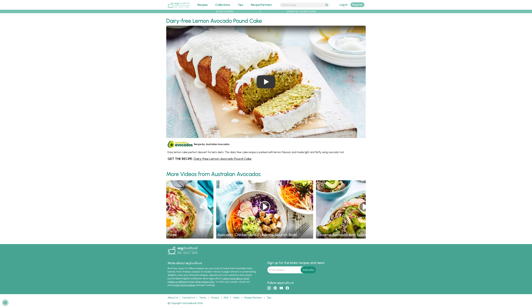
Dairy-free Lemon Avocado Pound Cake (222, 159)
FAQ (226, 297)
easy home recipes (184, 285)
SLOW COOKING (225, 11)
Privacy (215, 297)
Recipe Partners (261, 5)
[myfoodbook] (183, 254)
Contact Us (188, 297)
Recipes (202, 5)
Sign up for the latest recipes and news (295, 263)
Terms (202, 297)
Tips (240, 5)
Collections (222, 5)
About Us (173, 297)
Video (236, 297)
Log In (344, 5)
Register (357, 5)
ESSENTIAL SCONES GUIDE (301, 11)
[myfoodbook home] (179, 8)
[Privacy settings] (5, 303)
